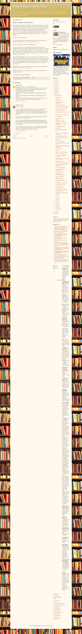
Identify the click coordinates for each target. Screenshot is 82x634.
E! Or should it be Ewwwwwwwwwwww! (60, 174)
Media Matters (57, 609)
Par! (56, 131)
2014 (56, 81)
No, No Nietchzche (58, 116)
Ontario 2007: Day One (59, 172)
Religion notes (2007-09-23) (60, 121)
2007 (56, 94)
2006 (56, 212)
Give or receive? (58, 148)
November (58, 97)
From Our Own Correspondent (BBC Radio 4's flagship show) (61, 232)
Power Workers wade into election (61, 106)
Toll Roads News (57, 615)
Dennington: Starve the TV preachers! (60, 103)
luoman (43, 625)
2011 (56, 87)
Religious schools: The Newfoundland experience (62, 146)
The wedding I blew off (59, 110)
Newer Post (15, 136)
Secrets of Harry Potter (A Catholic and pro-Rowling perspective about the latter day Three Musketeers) (61, 248)
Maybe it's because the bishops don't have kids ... (61, 134)
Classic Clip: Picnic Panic (60, 188)
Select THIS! (57, 139)
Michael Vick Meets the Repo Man (61, 114)
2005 (56, 213)
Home (31, 136)
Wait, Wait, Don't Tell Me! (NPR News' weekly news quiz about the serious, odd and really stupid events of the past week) (61, 261)
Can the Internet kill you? (60, 141)
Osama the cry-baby (59, 178)
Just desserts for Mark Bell (60, 167)
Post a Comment (17, 133)
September (58, 100)
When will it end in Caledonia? (61, 153)
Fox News (56, 602)
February (57, 208)
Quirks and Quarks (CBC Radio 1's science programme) (60, 238)
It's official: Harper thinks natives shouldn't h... (61, 165)
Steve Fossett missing (59, 186)
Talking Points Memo (58, 612)
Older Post (47, 136)
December (58, 95)
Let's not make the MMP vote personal (60, 180)
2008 (56, 92)
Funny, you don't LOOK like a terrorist (60, 156)
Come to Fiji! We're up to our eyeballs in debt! (60, 170)
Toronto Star (56, 617)
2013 (56, 83)
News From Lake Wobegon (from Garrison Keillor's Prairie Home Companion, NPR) (60, 235)
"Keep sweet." (58, 150)
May (57, 202)
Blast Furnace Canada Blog (29, 6)
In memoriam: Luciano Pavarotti (61, 182)
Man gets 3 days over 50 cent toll (61, 152)
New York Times (57, 611)
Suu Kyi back (57, 128)
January (57, 209)
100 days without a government (61, 129)
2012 (56, 85)
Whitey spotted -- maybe (59, 161)
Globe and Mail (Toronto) (59, 603)
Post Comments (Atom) (22, 138)
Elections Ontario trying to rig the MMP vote (61, 193)
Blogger (50, 625)
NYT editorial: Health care (60, 126)
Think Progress (57, 614)
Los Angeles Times (57, 608)
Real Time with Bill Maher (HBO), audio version (60, 240)
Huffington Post (57, 606)
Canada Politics (18, 78)
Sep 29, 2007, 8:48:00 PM (20, 130)
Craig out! (57, 195)
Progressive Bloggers (25, 74)
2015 (56, 80)
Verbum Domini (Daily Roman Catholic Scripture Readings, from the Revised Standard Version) (61, 252)
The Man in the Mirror (59, 176)
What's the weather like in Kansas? (61, 137)
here (61, 221)
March (57, 206)
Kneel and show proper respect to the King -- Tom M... (62, 159)
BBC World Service (57, 597)
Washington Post (57, 618)
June (57, 201)
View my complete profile (58, 44)
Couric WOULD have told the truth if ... (62, 112)
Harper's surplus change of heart (61, 108)
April (57, 204)
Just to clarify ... (58, 118)
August (57, 197)
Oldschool (18, 85)
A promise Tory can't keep (60, 184)
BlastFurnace (18, 105)
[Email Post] (32, 77)
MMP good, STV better (59, 120)
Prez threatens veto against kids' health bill (61, 124)
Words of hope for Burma (60, 105)
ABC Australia (57, 595)
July (56, 199)
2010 (56, 88)
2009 (56, 90)
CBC (55, 598)
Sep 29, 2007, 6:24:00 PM (20, 101)
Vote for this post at (17, 74)
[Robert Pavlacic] (53, 23)
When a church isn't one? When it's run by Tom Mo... (61, 190)
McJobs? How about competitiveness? (62, 163)
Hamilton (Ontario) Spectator (59, 605)
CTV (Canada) (57, 600)
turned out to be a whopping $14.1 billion (30, 41)
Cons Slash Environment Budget (61, 136)
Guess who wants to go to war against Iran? (62, 143)
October (57, 99)
